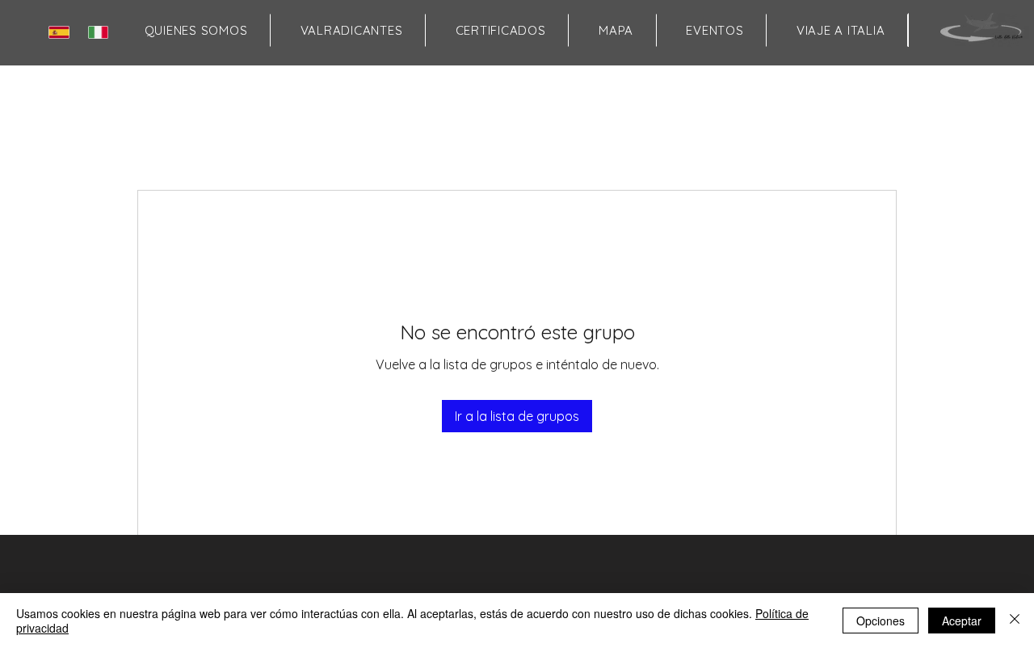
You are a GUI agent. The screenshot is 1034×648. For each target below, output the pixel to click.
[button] (615, 30)
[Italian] (101, 31)
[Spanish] (62, 31)
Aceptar (961, 620)
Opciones (880, 620)
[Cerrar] (1014, 620)
